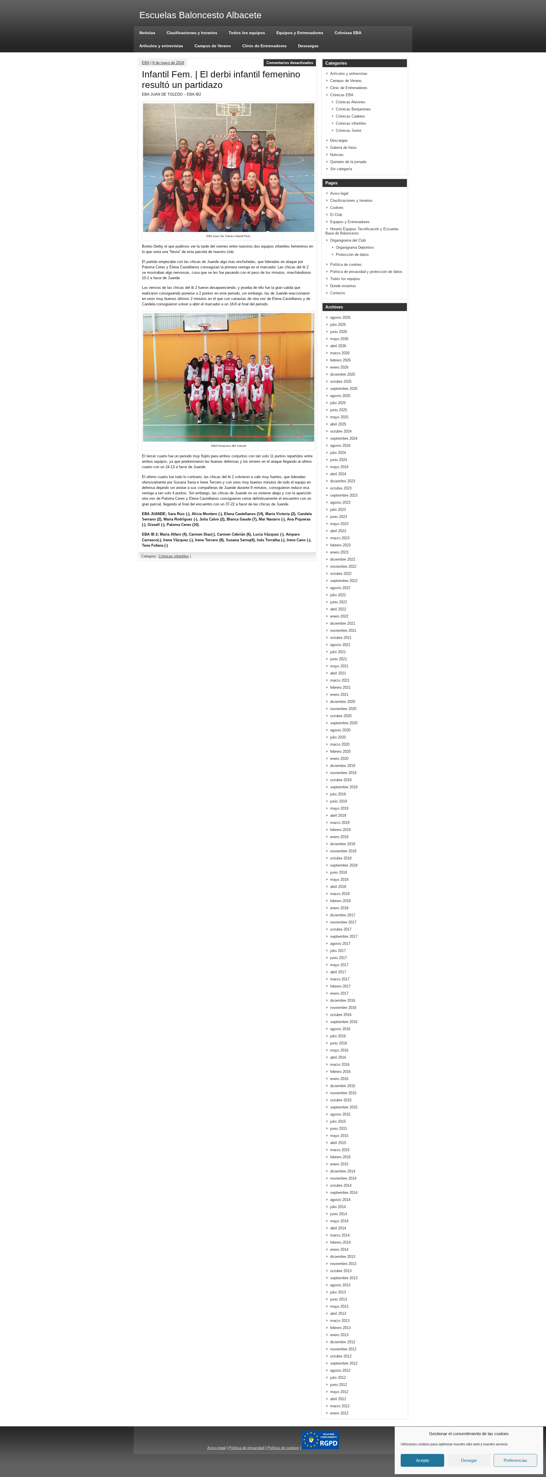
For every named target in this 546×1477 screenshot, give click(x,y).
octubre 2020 (340, 716)
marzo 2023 (339, 538)
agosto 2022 (340, 588)
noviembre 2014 (343, 1178)
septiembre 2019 (343, 787)
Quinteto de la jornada (348, 162)
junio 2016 (338, 1043)
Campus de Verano (213, 46)
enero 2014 (339, 1249)
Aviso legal (339, 193)
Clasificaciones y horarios (192, 32)
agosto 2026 (340, 317)
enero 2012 (339, 1413)
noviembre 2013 (343, 1264)
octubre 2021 (340, 637)
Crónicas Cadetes (350, 116)
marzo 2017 (339, 979)
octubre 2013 (340, 1271)
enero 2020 (339, 758)
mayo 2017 (339, 965)
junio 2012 (338, 1385)
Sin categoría (341, 169)
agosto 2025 (340, 396)
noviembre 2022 (343, 566)
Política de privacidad (246, 1448)
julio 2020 (338, 737)
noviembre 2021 (343, 630)
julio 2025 (338, 403)
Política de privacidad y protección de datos (366, 272)
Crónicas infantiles (173, 556)
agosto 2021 (340, 645)
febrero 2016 (340, 1071)
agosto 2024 (340, 445)
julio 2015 (338, 1121)
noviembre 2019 (343, 773)
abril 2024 (338, 474)
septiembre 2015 (343, 1107)
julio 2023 (338, 509)
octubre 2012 (340, 1356)
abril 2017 (338, 972)
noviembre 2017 (343, 922)
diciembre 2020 (342, 702)
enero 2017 (339, 993)
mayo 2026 (339, 339)
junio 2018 (338, 872)
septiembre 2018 (343, 865)
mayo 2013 (339, 1306)
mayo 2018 (339, 879)
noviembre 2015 (343, 1093)
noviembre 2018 (343, 851)
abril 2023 (338, 531)
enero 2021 (339, 694)
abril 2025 (338, 424)
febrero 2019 (340, 830)
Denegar (469, 1460)
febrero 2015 (340, 1157)
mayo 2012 (339, 1392)
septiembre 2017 (343, 936)
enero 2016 (339, 1079)
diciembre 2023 (342, 481)
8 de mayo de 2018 (168, 63)
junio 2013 (338, 1299)
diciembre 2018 (342, 844)
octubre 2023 (340, 488)
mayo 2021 (339, 666)
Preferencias (515, 1460)
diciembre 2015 (342, 1086)
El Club (336, 215)
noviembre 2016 (343, 1007)
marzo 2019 (339, 822)
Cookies (337, 207)
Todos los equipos (247, 32)
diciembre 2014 (342, 1171)
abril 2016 (338, 1057)
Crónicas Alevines (350, 102)
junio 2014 (338, 1214)
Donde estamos (343, 286)
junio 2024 (338, 460)
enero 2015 (339, 1164)
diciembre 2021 (342, 623)
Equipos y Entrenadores (299, 32)
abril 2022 (338, 609)
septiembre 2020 (343, 723)
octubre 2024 (340, 431)
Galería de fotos (343, 147)
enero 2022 (339, 616)
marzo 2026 (339, 353)
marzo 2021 (339, 680)
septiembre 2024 (343, 438)
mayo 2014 (339, 1221)
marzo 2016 (339, 1064)
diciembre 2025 (342, 374)
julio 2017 (338, 951)
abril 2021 (338, 673)
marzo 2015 (339, 1150)
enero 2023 (339, 552)
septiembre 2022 (343, 581)
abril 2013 (338, 1313)
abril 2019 (338, 815)
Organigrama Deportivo (355, 247)
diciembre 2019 (342, 766)
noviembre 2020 (343, 709)
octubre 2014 (340, 1185)
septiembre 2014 (343, 1192)
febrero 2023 (340, 545)
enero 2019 (339, 837)
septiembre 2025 (343, 388)
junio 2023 (338, 517)
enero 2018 (339, 908)
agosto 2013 (340, 1285)
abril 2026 (338, 346)
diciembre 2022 (342, 559)
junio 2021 (338, 659)
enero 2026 (339, 367)
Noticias (147, 32)
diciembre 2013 (342, 1256)
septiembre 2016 (343, 1022)
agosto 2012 (340, 1370)
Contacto (337, 293)
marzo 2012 (339, 1406)
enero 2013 (339, 1335)
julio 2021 (338, 652)
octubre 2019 (340, 780)
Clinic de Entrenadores (264, 46)
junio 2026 (338, 332)
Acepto (422, 1460)
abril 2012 (338, 1399)
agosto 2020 (340, 730)
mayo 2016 (339, 1050)
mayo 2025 (339, 417)
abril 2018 (338, 886)
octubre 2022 (340, 573)
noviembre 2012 (343, 1349)
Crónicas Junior (348, 130)
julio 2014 (338, 1207)
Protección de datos (352, 254)
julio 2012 (338, 1377)
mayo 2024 (339, 467)
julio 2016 (338, 1036)
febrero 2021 (340, 687)
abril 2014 (338, 1228)
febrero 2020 (340, 751)
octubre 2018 (340, 858)
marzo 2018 (339, 894)
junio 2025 (338, 410)
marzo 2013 (339, 1320)
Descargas (308, 46)
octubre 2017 (340, 929)
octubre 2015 (340, 1100)
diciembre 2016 (342, 1000)
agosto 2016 (340, 1029)
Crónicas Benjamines (353, 109)
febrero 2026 (340, 360)
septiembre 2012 (343, 1363)
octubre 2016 (340, 1015)
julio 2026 (338, 324)
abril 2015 (338, 1143)
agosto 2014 (340, 1200)
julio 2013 (338, 1292)
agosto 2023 (340, 502)
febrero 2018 (340, 901)
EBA (145, 63)
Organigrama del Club (348, 240)
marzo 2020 (339, 744)
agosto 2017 (340, 943)
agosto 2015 (340, 1114)
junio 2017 (338, 958)
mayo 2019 (339, 808)
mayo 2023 (339, 524)
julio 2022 (338, 595)
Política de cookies (346, 264)
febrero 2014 (340, 1242)
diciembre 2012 (342, 1342)
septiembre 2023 (343, 495)
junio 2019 (338, 801)
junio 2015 (338, 1128)
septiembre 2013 (343, 1278)
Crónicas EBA (348, 32)
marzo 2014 (339, 1235)
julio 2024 (338, 452)
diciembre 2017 (342, 915)
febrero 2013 (340, 1328)
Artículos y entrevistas (161, 46)
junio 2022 (338, 602)
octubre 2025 (340, 381)
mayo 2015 (339, 1136)
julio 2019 (338, 794)
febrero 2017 (340, 986)
